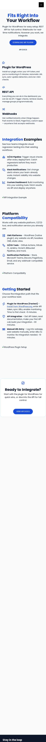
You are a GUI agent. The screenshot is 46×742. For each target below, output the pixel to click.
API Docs (23, 49)
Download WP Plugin (23, 42)
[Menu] (41, 4)
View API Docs (23, 411)
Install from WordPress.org (19, 306)
